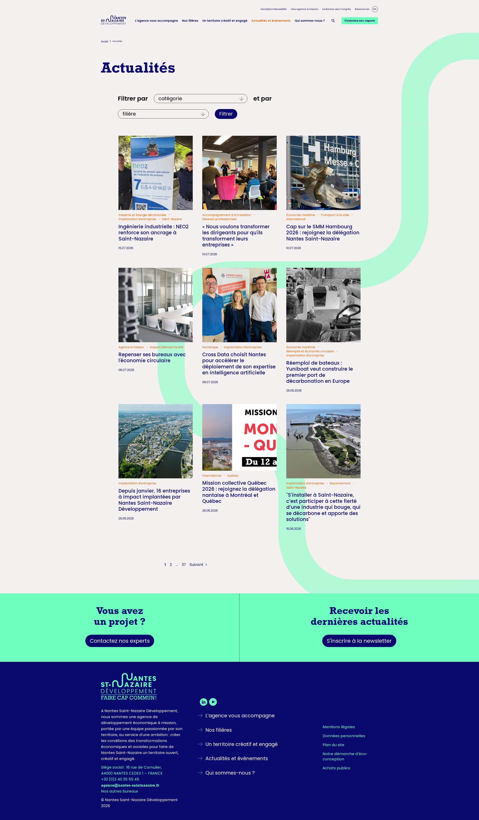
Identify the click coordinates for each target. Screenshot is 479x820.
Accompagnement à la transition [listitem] (227, 215)
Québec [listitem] (233, 476)
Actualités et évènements (271, 21)
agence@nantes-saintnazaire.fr (130, 785)
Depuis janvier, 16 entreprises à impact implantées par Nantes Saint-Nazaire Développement (154, 500)
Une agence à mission (304, 9)
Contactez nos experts (120, 641)
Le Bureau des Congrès (336, 9)
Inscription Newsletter (274, 9)
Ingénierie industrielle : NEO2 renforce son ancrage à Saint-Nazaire (153, 232)
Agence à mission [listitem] (131, 347)
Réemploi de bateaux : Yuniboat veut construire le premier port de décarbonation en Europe (319, 372)
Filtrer (226, 114)
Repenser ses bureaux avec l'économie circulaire (152, 357)
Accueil (104, 41)
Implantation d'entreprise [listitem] (137, 219)
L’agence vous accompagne (156, 21)
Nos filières (190, 21)
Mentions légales (339, 726)
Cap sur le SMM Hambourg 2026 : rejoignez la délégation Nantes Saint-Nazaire (322, 232)
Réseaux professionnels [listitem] (219, 219)
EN (374, 9)
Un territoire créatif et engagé (224, 21)
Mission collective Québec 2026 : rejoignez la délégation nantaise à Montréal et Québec (238, 492)
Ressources (362, 9)
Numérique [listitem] (210, 347)
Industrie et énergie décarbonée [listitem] (142, 215)
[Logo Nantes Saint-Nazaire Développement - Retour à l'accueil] (113, 20)
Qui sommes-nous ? (310, 21)
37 (184, 564)
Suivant (197, 564)
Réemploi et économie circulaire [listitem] (310, 351)
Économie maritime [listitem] (301, 215)
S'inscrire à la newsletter (359, 641)
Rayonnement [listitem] (340, 483)
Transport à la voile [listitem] (335, 215)
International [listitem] (295, 219)
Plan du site (333, 744)
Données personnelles (344, 735)
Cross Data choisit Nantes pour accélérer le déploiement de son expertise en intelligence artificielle (239, 363)
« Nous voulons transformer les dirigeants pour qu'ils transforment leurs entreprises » (236, 235)
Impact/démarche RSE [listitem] (167, 347)
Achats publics (336, 768)
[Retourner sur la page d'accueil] (142, 686)
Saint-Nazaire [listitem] (172, 219)
